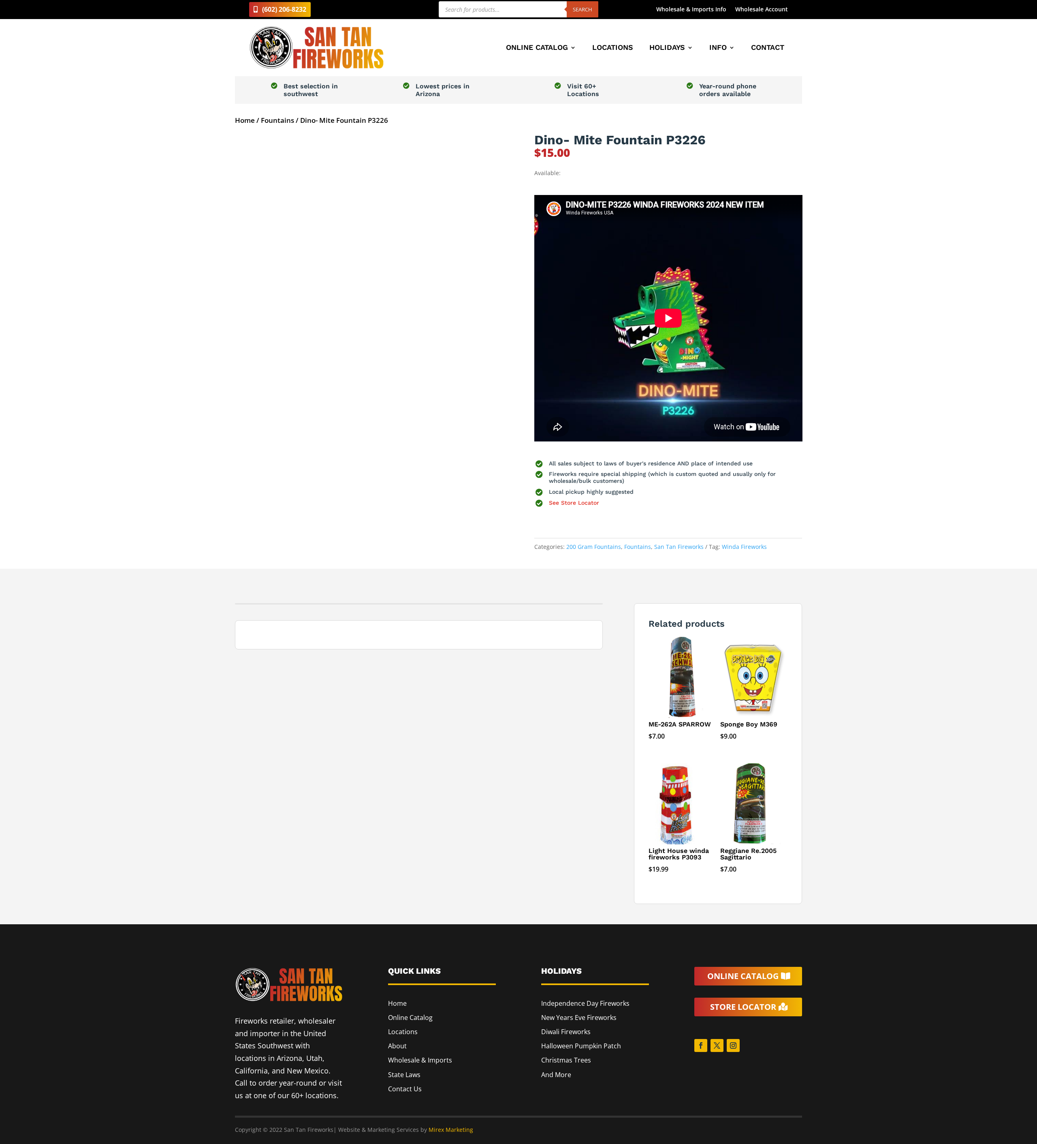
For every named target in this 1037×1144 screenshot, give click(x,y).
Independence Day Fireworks (585, 1003)
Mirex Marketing (451, 1129)
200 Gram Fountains (593, 547)
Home (245, 120)
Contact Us (405, 1088)
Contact (767, 48)
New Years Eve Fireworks (579, 1017)
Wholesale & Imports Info (691, 9)
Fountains (277, 120)
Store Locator (743, 1006)
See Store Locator (574, 502)
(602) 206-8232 (284, 9)
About (397, 1045)
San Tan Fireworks (679, 547)
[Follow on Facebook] (700, 1045)
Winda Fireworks (744, 547)
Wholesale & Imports (420, 1060)
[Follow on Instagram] (733, 1045)
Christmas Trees (566, 1060)
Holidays (667, 48)
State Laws (404, 1074)
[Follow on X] (717, 1045)
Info (718, 48)
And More (556, 1074)
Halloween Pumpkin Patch (581, 1045)
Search (582, 9)
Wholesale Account (761, 9)
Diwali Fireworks (566, 1031)
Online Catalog (537, 48)
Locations (612, 48)
